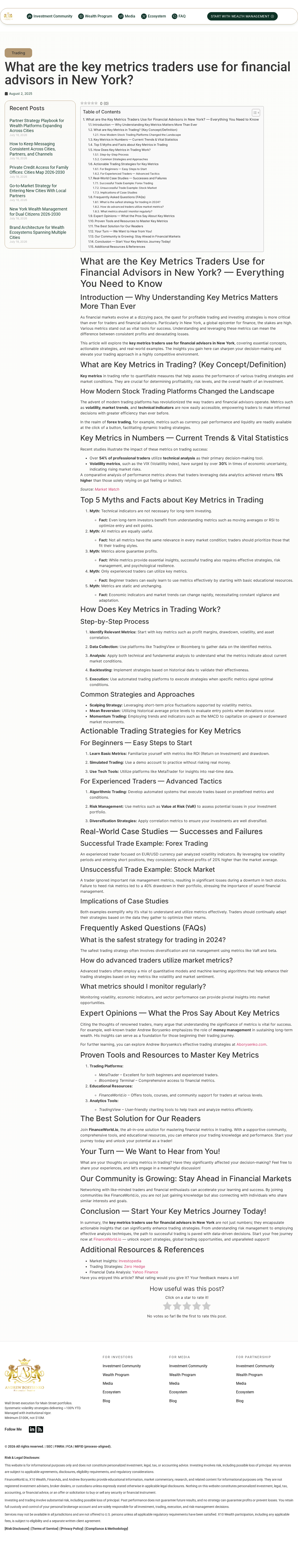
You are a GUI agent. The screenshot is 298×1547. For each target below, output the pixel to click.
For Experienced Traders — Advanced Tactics (129, 173)
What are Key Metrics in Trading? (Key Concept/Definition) (135, 130)
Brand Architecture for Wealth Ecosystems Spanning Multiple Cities (38, 232)
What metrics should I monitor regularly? (126, 211)
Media (108, 1383)
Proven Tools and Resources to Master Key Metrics (131, 221)
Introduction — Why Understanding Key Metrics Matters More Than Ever (145, 124)
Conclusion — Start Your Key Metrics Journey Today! (133, 241)
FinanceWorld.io (107, 1239)
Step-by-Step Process (114, 154)
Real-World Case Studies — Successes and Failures (130, 178)
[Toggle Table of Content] (253, 113)
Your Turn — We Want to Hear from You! (123, 231)
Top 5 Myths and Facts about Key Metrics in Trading (131, 144)
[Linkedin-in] (32, 1429)
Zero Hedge (134, 1266)
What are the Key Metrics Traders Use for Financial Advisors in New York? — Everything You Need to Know (172, 119)
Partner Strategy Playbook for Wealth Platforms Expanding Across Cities (37, 125)
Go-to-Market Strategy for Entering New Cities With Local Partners (38, 190)
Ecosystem (112, 1392)
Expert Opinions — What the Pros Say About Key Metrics (134, 216)
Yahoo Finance (145, 1272)
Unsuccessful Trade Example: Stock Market (128, 188)
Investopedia (130, 1261)
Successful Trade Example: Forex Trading (126, 183)
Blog (106, 1401)
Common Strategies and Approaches (124, 159)
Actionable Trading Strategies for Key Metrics (126, 164)
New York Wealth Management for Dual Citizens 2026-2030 (38, 212)
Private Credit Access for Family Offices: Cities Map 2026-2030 (39, 170)
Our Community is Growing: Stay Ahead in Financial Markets (137, 236)
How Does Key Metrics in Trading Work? (122, 150)
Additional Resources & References (120, 246)
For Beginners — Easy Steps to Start (123, 169)
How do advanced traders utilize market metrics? (131, 206)
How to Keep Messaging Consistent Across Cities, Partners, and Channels (33, 148)
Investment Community (122, 1366)
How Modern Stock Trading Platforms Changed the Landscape (140, 134)
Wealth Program (116, 1375)
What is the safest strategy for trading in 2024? (130, 202)
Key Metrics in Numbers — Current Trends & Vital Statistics (136, 139)
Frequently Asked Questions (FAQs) (120, 197)
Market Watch (107, 489)
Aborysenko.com (251, 1044)
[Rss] (40, 1429)
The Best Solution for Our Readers (118, 226)
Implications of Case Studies (118, 192)
